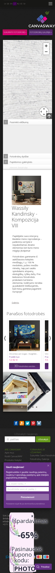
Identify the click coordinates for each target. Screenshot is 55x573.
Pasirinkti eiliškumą (16, 122)
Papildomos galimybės (18, 161)
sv (24, 3)
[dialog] (27, 487)
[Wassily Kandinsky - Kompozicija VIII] (28, 190)
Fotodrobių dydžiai (17, 156)
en (11, 3)
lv (5, 3)
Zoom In (46, 46)
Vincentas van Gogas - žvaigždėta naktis (23, 353)
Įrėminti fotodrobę (18, 167)
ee (21, 3)
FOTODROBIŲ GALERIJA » (41, 32)
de (8, 3)
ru (18, 3)
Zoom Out (46, 52)
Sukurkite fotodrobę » (15, 32)
